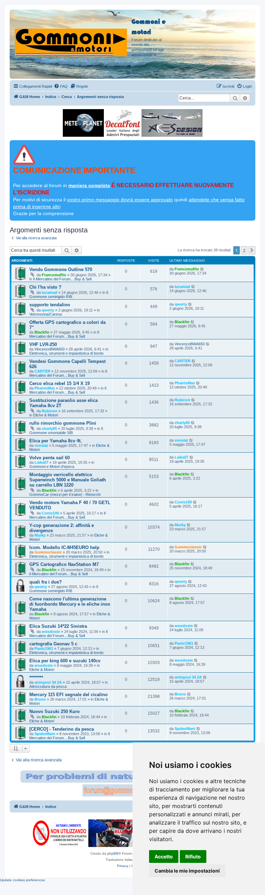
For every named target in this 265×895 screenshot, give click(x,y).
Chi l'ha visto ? (45, 287)
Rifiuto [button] (193, 856)
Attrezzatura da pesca (48, 686)
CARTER (42, 371)
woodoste (51, 631)
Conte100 (50, 513)
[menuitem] (61, 86)
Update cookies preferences (22, 880)
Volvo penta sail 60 (49, 457)
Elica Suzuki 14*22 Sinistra (58, 626)
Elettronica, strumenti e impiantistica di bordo (66, 353)
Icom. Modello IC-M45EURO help (64, 547)
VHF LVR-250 (43, 344)
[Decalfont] (122, 123)
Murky (40, 535)
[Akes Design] (172, 123)
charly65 (49, 428)
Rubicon (49, 411)
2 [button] (244, 250)
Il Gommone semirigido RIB (68, 294)
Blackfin (42, 332)
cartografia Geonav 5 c (53, 643)
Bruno (40, 699)
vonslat (41, 445)
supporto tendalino (49, 304)
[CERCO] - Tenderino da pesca (61, 729)
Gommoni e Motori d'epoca (51, 466)
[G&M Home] (71, 34)
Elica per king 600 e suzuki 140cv (64, 660)
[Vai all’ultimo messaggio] (202, 269)
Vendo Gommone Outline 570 (60, 269)
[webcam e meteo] (83, 123)
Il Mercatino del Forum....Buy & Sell (62, 279)
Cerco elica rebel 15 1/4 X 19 (59, 383)
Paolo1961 (44, 648)
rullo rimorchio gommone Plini (62, 423)
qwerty (48, 310)
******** (36, 677)
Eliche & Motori (45, 415)
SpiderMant (45, 734)
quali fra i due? (45, 582)
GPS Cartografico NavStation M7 (64, 564)
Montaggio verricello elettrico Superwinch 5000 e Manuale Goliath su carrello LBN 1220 (67, 480)
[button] (251, 250)
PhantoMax (45, 388)
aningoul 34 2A (48, 682)
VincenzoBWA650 (50, 349)
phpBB (112, 853)
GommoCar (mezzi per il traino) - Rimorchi (64, 494)
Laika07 (41, 462)
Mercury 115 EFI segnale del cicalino (68, 694)
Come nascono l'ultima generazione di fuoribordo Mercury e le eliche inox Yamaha (69, 604)
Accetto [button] (164, 856)
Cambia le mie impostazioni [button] (187, 871)
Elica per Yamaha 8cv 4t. (55, 440)
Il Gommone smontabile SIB (66, 430)
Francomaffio (54, 275)
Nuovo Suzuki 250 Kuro (54, 711)
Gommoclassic (48, 552)
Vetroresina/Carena (45, 314)
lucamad (49, 292)
